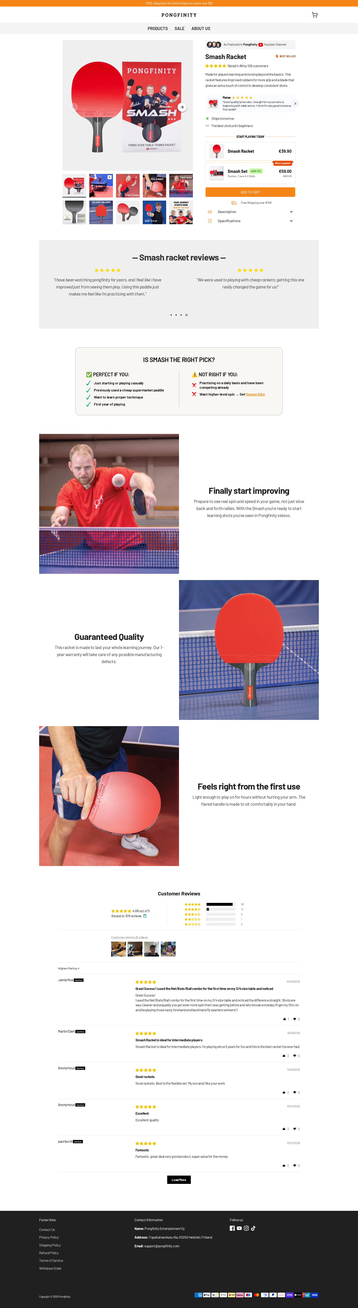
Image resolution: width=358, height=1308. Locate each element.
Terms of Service (51, 1260)
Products (158, 28)
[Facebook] (232, 1228)
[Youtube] (239, 1228)
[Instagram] (246, 1228)
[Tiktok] (253, 1228)
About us (200, 28)
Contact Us (47, 1229)
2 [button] (177, 315)
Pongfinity (64, 1296)
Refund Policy (48, 1253)
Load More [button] (179, 1180)
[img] (145, 982)
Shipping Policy (50, 1245)
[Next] (182, 107)
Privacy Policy (49, 1237)
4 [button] (186, 315)
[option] (104, 284)
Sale (180, 28)
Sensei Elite (255, 394)
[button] (215, 66)
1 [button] (172, 315)
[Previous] (73, 107)
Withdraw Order (50, 1268)
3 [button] (182, 315)
